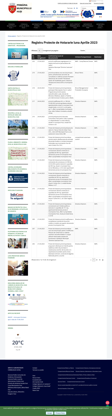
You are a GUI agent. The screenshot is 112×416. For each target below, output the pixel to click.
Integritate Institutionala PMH (87, 26)
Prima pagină (12, 36)
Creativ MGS (36, 388)
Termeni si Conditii (98, 3)
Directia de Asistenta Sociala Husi (18, 383)
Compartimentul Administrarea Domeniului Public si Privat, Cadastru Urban (76, 375)
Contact (35, 368)
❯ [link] (102, 260)
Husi (34, 375)
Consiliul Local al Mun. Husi (24, 26)
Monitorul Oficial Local (100, 26)
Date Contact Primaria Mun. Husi (75, 26)
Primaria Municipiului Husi (11, 26)
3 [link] (99, 260)
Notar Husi (36, 390)
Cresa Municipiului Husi (15, 385)
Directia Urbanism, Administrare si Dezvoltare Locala (89, 371)
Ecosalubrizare (37, 380)
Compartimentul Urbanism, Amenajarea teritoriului (88, 368)
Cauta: (82, 50)
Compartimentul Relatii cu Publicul (65, 368)
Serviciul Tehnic (62, 381)
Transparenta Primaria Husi (49, 26)
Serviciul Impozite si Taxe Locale (66, 388)
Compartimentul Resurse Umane (66, 371)
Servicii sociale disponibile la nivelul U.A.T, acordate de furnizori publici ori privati (77, 385)
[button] (35, 57)
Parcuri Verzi (36, 377)
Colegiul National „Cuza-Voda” (41, 386)
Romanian (93, 1)
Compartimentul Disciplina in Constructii (87, 378)
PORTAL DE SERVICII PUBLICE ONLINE (67, 3)
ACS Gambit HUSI (38, 382)
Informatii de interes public (37, 26)
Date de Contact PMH (85, 3)
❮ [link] (90, 260)
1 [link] (93, 260)
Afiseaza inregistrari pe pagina (44, 51)
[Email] (107, 403)
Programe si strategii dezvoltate (62, 26)
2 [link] (96, 260)
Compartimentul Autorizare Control (66, 378)
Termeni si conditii (38, 370)
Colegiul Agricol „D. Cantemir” (41, 384)
